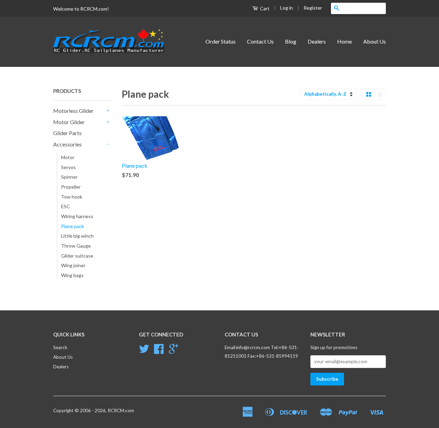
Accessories (67, 144)
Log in (286, 8)
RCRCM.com (121, 410)
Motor (67, 157)
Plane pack (72, 226)
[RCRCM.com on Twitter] (144, 351)
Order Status (220, 41)
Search (60, 347)
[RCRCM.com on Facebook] (159, 351)
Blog (290, 41)
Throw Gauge (76, 246)
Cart (264, 8)
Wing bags (72, 275)
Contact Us (260, 41)
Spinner (69, 177)
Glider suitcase (77, 256)
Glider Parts (67, 133)
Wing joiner (73, 265)
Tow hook (71, 197)
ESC (65, 206)
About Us (374, 41)
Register (313, 8)
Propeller (71, 187)
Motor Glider (69, 122)
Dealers (317, 41)
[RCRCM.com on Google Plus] (173, 351)
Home (344, 41)
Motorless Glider (73, 110)
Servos (68, 167)
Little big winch (77, 236)
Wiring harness (77, 216)
